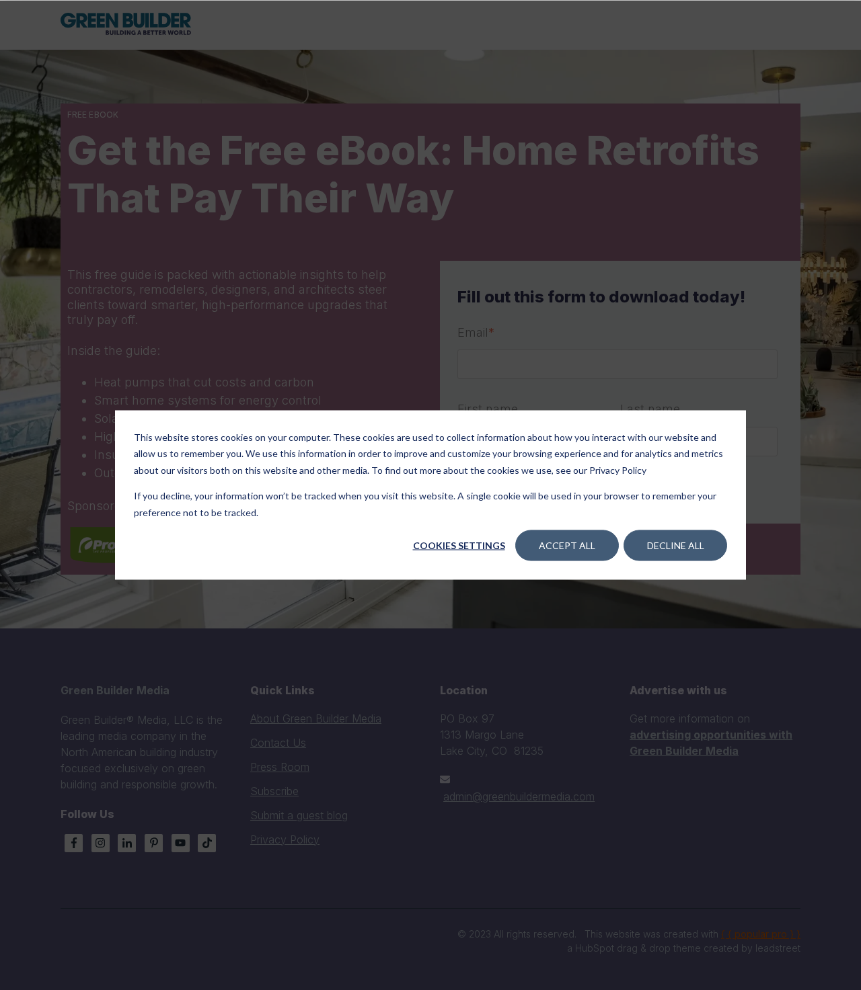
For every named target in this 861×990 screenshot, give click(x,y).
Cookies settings (459, 545)
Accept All (567, 545)
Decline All (675, 545)
